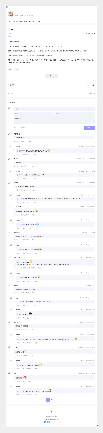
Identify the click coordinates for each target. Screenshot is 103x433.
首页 (9, 21)
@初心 (19, 391)
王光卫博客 (17, 207)
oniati (16, 322)
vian (17, 146)
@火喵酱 (20, 199)
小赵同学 (17, 258)
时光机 (15, 21)
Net (17, 298)
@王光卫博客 (21, 225)
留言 (29, 21)
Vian (16, 12)
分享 (13, 85)
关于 (34, 21)
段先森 (16, 286)
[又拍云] (47, 422)
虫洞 (38, 21)
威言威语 (17, 233)
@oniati (20, 339)
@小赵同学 (20, 278)
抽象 (10, 69)
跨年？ (91, 93)
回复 (29, 141)
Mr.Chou (17, 159)
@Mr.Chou (20, 175)
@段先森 (20, 302)
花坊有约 (17, 134)
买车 (11, 93)
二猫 (15, 347)
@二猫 (19, 365)
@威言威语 (20, 250)
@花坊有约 (20, 151)
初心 (15, 373)
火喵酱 (16, 183)
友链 (25, 21)
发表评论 (89, 127)
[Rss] (51, 412)
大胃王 (16, 69)
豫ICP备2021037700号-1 (51, 417)
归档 (20, 21)
